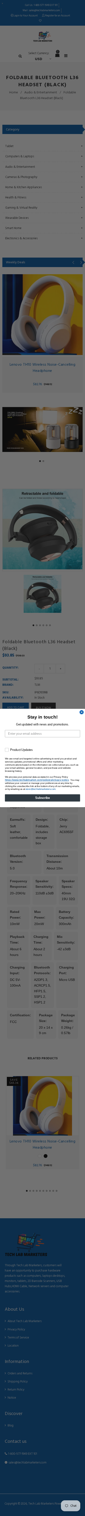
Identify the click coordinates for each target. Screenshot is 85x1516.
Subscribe (42, 798)
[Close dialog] (82, 712)
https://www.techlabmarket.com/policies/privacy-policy (37, 780)
